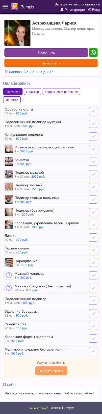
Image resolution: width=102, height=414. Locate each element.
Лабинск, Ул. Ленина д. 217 (31, 71)
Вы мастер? (38, 407)
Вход (95, 9)
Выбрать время (51, 370)
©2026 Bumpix (62, 407)
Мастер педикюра (78, 28)
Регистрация (74, 9)
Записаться (51, 62)
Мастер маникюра (47, 28)
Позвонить (46, 52)
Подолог (39, 33)
